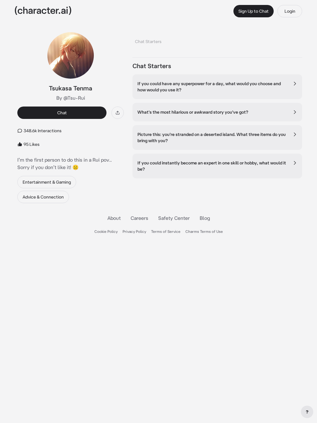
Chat (62, 112)
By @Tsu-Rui (70, 98)
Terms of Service (165, 231)
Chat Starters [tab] (148, 41)
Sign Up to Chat (253, 11)
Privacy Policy (134, 231)
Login (289, 11)
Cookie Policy (106, 231)
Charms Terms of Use (204, 231)
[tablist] (217, 40)
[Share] (117, 113)
